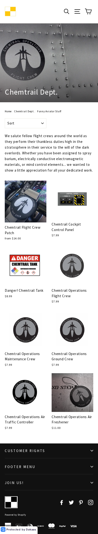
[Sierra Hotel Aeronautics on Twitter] (71, 502)
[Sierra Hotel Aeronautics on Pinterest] (80, 502)
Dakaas (31, 529)
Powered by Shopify (15, 514)
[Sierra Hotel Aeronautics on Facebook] (61, 502)
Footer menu (20, 466)
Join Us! (14, 482)
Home (8, 111)
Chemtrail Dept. (24, 111)
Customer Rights (25, 450)
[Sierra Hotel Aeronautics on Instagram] (90, 502)
